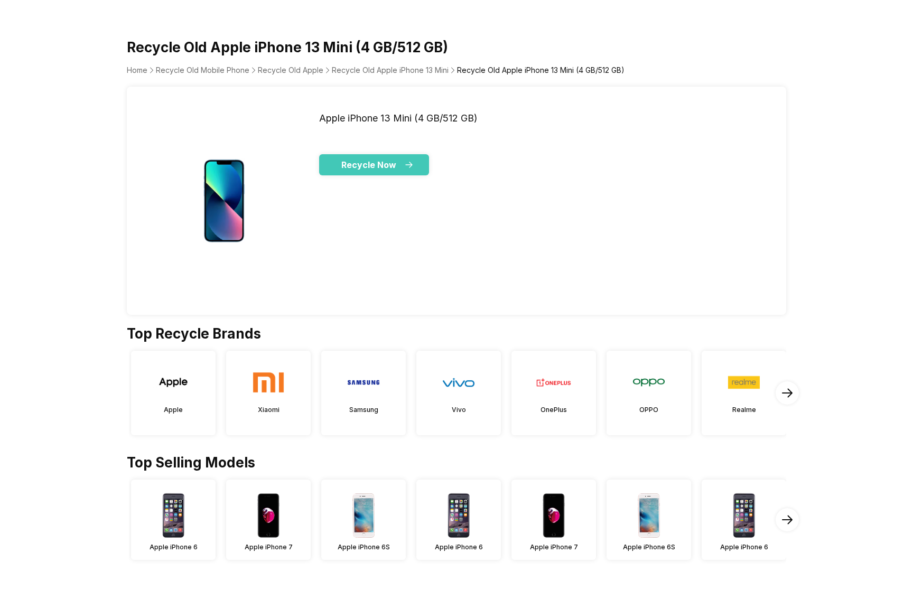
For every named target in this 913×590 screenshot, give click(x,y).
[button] (374, 164)
